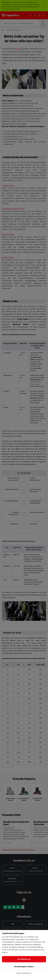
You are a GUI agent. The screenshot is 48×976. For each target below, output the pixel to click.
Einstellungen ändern (24, 966)
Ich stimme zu (24, 959)
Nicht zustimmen (24, 973)
